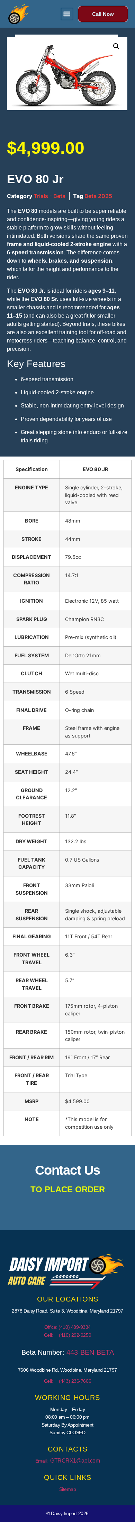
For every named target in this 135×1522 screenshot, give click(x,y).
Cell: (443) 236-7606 (67, 1381)
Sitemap (67, 1489)
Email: (67, 1461)
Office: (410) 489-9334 (67, 1327)
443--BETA (90, 1352)
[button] (67, 14)
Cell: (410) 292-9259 (67, 1335)
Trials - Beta (49, 195)
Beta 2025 (98, 195)
